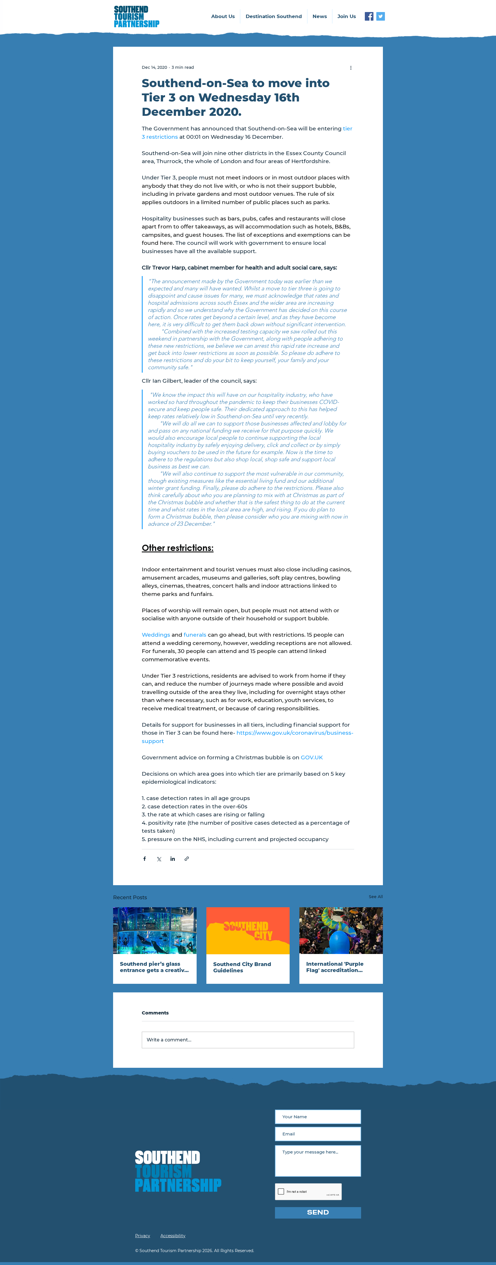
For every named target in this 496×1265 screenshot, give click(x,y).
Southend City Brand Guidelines (242, 967)
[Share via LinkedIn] (172, 858)
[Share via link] (186, 858)
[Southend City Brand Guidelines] (248, 930)
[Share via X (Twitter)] (158, 858)
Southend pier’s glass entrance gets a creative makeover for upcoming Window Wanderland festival (154, 967)
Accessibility (172, 1235)
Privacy (142, 1235)
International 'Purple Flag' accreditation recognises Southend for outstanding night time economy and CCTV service (340, 967)
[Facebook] (369, 16)
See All (376, 896)
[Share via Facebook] (144, 858)
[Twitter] (380, 16)
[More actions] (350, 67)
